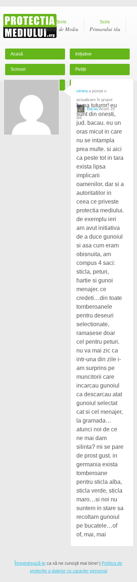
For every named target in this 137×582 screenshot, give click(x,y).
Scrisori (18, 69)
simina (82, 91)
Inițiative (83, 54)
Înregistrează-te (30, 563)
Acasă (17, 54)
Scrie (61, 25)
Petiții (80, 69)
